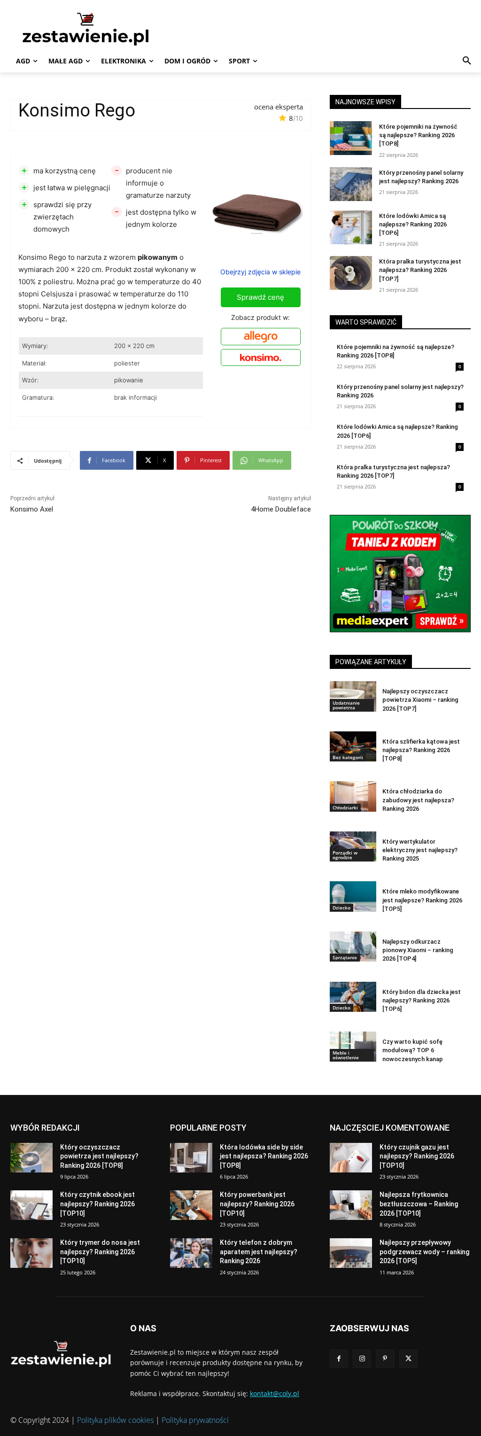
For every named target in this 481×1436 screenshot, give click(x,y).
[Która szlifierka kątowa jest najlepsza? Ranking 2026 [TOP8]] (353, 746)
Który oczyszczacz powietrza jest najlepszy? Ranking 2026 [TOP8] (99, 1156)
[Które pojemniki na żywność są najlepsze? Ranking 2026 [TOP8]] (351, 138)
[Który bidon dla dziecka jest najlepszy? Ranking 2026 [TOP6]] (353, 997)
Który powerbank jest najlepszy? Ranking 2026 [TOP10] (257, 1204)
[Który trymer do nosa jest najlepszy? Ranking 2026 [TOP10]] (31, 1253)
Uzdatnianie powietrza (346, 705)
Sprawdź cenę (260, 297)
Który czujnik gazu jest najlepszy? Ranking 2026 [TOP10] (417, 1156)
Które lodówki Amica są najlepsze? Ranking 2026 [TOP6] (413, 224)
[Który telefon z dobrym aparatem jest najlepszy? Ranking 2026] (191, 1253)
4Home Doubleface (281, 509)
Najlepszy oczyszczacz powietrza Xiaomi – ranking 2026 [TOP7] (420, 700)
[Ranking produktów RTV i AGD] (93, 29)
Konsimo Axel (31, 509)
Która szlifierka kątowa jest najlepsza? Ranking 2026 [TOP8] (421, 750)
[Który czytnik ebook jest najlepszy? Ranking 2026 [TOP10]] (31, 1205)
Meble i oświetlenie (346, 1055)
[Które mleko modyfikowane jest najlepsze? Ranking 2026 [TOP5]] (353, 896)
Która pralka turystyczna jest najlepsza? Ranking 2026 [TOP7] (420, 270)
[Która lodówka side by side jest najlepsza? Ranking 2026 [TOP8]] (191, 1157)
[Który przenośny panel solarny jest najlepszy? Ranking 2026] (351, 184)
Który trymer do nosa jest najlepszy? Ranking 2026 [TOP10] (100, 1252)
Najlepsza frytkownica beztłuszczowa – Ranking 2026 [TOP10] (419, 1204)
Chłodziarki (345, 807)
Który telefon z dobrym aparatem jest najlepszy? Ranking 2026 (258, 1252)
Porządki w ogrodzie (345, 855)
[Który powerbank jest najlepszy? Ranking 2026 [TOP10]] (191, 1205)
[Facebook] (339, 1359)
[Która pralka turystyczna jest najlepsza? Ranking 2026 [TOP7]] (351, 273)
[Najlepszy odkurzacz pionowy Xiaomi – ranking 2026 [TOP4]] (353, 946)
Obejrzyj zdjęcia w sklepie (260, 272)
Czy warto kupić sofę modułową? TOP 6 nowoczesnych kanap (412, 1050)
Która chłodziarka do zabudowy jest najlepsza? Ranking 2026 (418, 800)
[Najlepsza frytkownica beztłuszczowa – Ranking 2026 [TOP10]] (351, 1205)
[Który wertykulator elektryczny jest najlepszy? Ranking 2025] (353, 846)
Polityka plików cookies (115, 1420)
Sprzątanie (345, 957)
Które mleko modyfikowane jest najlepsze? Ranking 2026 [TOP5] (422, 900)
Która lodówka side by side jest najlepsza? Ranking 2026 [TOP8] (264, 1156)
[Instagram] (362, 1359)
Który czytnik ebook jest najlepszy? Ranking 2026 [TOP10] (97, 1204)
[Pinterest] (385, 1359)
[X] (408, 1359)
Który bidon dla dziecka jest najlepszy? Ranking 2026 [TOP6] (421, 1000)
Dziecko (341, 907)
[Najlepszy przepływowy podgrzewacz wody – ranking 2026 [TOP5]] (351, 1253)
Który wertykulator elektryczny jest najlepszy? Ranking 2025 (420, 850)
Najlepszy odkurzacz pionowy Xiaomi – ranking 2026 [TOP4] (417, 950)
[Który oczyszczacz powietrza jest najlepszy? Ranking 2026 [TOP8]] (31, 1157)
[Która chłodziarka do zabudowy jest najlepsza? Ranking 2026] (353, 796)
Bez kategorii (348, 757)
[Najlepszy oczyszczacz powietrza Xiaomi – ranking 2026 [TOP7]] (353, 696)
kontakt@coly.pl (274, 1393)
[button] (467, 61)
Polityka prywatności (195, 1420)
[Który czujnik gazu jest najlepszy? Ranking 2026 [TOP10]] (351, 1157)
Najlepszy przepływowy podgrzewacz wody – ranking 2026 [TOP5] (424, 1252)
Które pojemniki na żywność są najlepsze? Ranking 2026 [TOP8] (418, 135)
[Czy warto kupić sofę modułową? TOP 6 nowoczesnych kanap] (353, 1047)
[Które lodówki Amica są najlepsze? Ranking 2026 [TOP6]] (351, 227)
